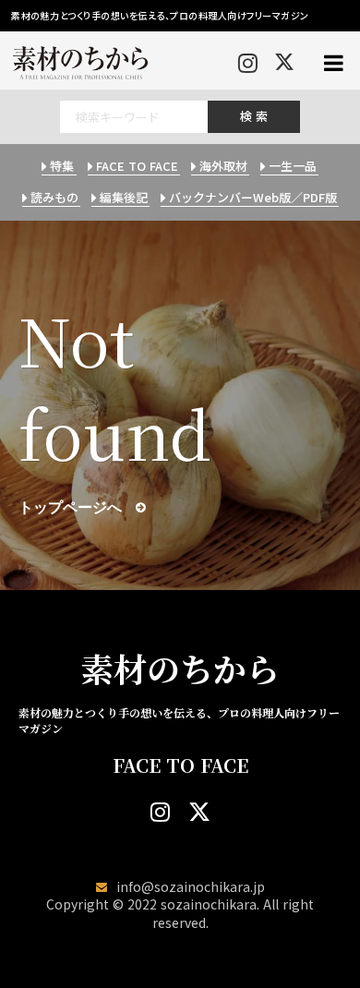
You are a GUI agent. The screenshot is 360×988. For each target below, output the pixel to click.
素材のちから (180, 668)
